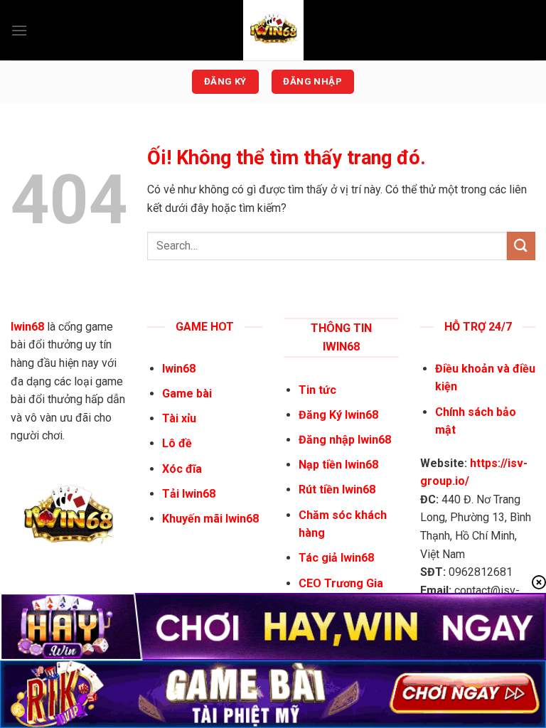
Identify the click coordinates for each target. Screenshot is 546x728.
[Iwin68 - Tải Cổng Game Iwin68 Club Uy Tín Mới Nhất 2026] (273, 30)
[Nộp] (521, 245)
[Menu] (19, 30)
